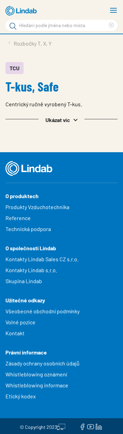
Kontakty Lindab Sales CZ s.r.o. (42, 259)
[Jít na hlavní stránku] (22, 10)
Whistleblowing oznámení (36, 374)
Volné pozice (21, 322)
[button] (61, 119)
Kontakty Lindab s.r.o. (31, 270)
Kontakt (15, 333)
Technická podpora (28, 229)
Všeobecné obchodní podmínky (42, 311)
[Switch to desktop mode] (61, 426)
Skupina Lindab (23, 281)
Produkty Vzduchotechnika (37, 207)
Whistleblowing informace (36, 385)
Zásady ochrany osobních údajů (42, 363)
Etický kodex (20, 396)
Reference (18, 218)
